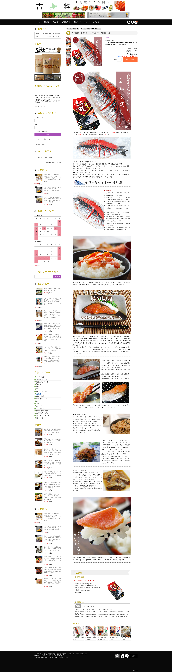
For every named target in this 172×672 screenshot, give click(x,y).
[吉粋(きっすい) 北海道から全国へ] (80, 10)
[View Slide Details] (63, 15)
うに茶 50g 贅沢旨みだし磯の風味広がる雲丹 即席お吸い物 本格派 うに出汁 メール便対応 (52, 189)
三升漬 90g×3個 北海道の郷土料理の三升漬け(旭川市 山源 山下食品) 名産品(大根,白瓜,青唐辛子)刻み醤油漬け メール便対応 (52, 360)
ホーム (38, 22)
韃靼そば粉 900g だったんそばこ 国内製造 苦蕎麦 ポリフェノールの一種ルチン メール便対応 (52, 473)
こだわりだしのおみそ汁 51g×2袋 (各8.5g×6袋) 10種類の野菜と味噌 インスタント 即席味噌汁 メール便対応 (52, 485)
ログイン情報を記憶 (42, 131)
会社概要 (47, 22)
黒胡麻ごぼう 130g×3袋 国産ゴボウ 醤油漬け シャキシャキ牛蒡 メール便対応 (52, 440)
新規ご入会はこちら (39, 106)
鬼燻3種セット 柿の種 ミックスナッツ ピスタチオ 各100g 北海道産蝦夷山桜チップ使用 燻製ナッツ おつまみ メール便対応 (52, 451)
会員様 (120, 56)
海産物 (74, 28)
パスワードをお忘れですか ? (43, 139)
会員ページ (77, 22)
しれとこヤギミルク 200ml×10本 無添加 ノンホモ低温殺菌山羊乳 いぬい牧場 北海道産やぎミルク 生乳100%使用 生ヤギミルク (52, 301)
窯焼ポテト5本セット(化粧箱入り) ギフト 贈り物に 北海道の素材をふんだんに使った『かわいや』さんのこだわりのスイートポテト (52, 338)
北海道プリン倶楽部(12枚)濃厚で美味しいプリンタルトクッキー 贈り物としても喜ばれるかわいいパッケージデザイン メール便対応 (52, 178)
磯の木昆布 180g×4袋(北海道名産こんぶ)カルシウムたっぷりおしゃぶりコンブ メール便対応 (52, 548)
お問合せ (96, 22)
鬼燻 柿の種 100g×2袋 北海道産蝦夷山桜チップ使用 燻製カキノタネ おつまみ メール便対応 (52, 430)
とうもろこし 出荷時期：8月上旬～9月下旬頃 (48, 33)
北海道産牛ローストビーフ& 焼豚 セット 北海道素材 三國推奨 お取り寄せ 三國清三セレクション (52, 559)
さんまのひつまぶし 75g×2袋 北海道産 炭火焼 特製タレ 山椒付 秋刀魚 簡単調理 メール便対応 (52, 463)
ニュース (87, 22)
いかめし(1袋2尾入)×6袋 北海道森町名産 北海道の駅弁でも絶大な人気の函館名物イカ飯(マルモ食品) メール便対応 (52, 570)
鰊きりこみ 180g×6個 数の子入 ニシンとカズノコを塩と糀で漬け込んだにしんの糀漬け (52, 348)
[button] (47, 60)
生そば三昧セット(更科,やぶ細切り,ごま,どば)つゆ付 (52, 289)
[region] (47, 64)
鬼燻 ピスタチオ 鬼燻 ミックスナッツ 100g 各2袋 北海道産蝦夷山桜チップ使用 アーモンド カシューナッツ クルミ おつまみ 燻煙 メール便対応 (52, 314)
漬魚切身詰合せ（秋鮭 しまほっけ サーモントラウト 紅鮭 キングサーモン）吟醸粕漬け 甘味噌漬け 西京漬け (52, 496)
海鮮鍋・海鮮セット (96, 28)
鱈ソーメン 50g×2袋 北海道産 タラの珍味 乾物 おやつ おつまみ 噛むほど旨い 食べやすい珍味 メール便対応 (52, 199)
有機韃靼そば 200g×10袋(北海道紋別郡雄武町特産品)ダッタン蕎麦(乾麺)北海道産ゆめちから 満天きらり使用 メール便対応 (52, 326)
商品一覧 (56, 22)
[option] (68, 39)
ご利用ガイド (66, 22)
